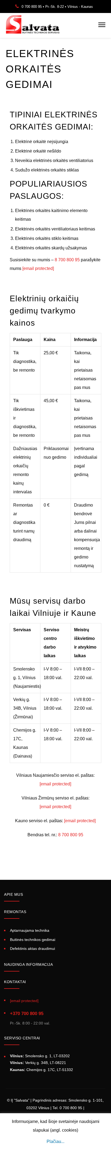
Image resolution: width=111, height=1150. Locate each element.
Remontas (15, 912)
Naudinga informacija (28, 964)
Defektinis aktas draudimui (32, 948)
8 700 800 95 (67, 259)
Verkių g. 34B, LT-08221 (38, 1062)
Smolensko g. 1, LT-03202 (40, 1056)
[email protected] (38, 268)
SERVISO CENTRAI (22, 1038)
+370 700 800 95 (26, 1013)
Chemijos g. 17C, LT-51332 (41, 1070)
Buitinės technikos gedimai (32, 939)
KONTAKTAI (15, 982)
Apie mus (13, 894)
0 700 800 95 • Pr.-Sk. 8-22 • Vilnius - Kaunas (57, 7)
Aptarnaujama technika (29, 930)
